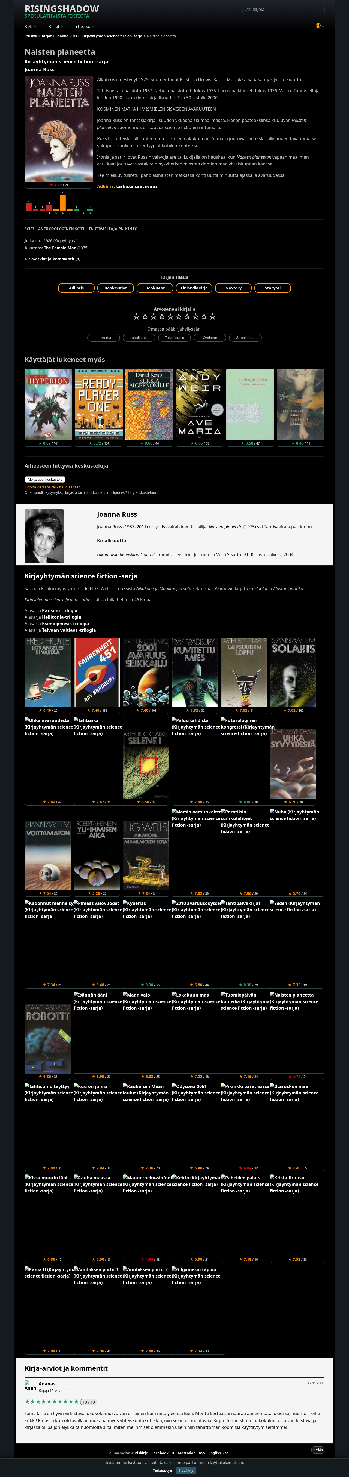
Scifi (29, 228)
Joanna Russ (40, 69)
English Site (218, 1452)
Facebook (160, 1452)
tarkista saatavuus (137, 186)
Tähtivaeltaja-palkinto (113, 228)
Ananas (47, 1384)
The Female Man (60, 247)
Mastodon (186, 1452)
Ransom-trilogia (59, 610)
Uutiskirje (139, 1452)
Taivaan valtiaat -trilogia (69, 630)
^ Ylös (318, 1449)
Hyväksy (186, 1470)
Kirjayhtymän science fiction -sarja (66, 61)
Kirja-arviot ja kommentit (66, 1368)
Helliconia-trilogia (61, 617)
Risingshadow (62, 10)
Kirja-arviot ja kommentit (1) (52, 258)
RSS (202, 1452)
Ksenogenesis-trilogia (65, 624)
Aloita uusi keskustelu (45, 479)
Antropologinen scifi (61, 228)
